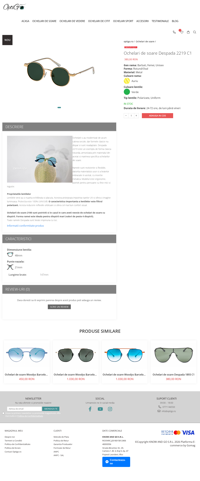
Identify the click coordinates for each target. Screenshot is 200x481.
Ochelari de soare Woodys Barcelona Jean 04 (27, 374)
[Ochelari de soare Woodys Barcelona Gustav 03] (125, 355)
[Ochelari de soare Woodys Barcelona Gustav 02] (76, 355)
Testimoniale (160, 21)
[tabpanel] (59, 74)
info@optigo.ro (168, 411)
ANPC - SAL (59, 455)
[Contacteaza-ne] (174, 32)
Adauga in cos (157, 115)
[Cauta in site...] (195, 32)
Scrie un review (59, 306)
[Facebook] (90, 409)
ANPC (56, 451)
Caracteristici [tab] (18, 238)
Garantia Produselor (63, 444)
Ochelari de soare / (146, 41)
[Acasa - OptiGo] (14, 7)
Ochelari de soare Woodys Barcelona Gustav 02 (76, 374)
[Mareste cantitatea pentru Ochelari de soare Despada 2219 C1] (136, 115)
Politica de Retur (61, 440)
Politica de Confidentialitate (30, 416)
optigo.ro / (129, 41)
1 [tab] (59, 107)
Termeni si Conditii (13, 440)
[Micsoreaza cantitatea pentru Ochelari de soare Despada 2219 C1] (126, 115)
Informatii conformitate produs (25, 225)
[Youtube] (100, 409)
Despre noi (10, 436)
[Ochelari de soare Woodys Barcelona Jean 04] (27, 355)
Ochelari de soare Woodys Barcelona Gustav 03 (125, 374)
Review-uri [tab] (17, 289)
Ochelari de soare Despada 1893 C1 (174, 374)
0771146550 (168, 406)
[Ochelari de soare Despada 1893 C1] (173, 355)
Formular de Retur (62, 448)
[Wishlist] (182, 32)
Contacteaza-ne (117, 462)
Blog (175, 21)
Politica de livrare (12, 448)
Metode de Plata (61, 436)
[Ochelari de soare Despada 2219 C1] (59, 74)
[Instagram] (110, 409)
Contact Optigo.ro (13, 451)
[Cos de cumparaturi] (188, 32)
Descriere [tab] (14, 126)
